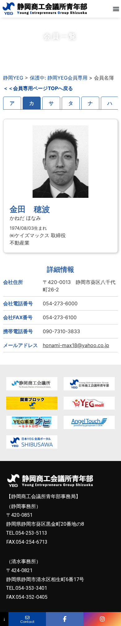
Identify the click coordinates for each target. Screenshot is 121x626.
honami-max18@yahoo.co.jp (76, 345)
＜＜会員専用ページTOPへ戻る (38, 88)
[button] (116, 9)
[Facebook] (64, 619)
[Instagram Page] (102, 619)
